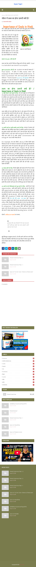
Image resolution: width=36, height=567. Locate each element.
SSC (18, 369)
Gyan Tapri (18, 4)
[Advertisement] (18, 541)
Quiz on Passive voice (16, 432)
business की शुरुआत (23, 78)
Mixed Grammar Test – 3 (16, 471)
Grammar (18, 358)
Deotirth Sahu (7, 21)
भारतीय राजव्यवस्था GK (18, 361)
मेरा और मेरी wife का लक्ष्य (18, 198)
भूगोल (18, 382)
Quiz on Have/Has (15, 425)
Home (3, 15)
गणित (18, 379)
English (18, 366)
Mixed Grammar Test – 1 (16, 264)
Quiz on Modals (14, 513)
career (18, 363)
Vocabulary (18, 371)
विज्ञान (18, 374)
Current (18, 377)
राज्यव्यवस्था (18, 384)
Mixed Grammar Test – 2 (16, 257)
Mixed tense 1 (13, 411)
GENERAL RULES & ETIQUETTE (18, 404)
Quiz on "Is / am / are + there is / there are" (21, 272)
